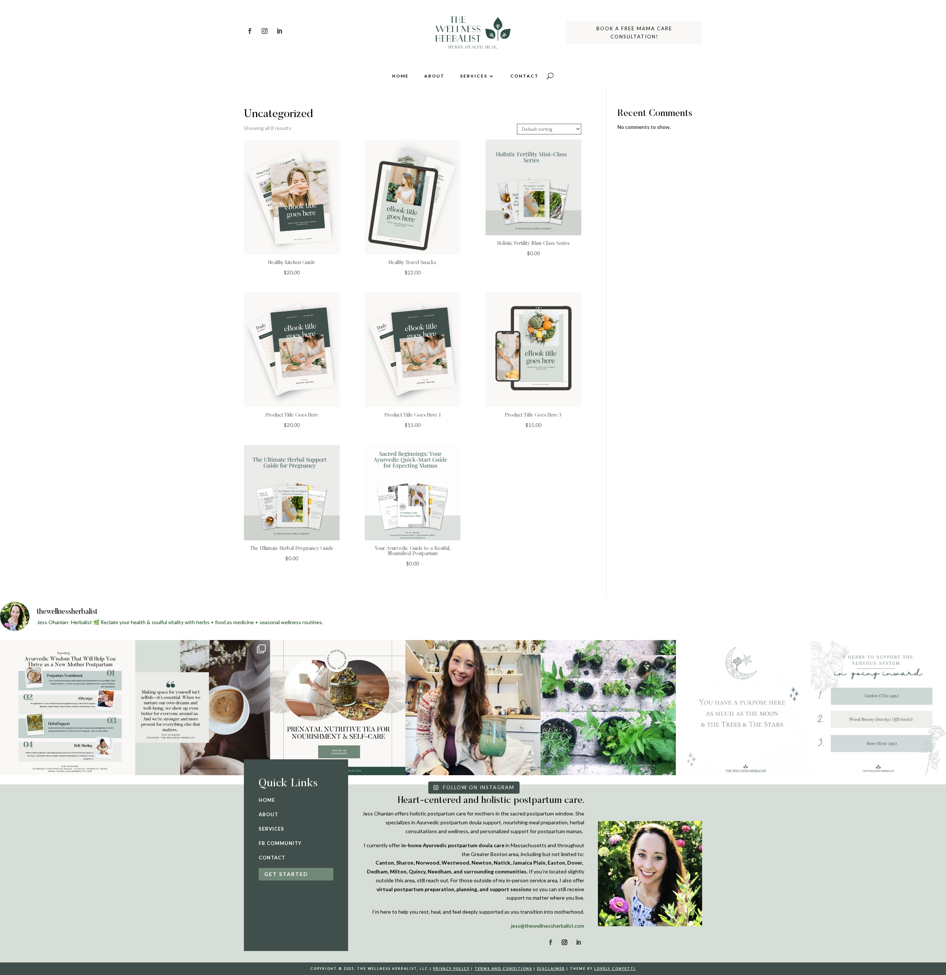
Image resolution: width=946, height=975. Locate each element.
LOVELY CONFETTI (615, 969)
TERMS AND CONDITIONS (503, 969)
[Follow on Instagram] (264, 31)
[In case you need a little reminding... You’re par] (743, 707)
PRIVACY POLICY (451, 969)
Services (473, 76)
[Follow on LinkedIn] (279, 31)
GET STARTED (286, 874)
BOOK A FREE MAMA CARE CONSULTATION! (634, 32)
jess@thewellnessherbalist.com (547, 926)
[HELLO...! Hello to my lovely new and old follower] (473, 707)
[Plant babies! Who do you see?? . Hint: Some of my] (608, 707)
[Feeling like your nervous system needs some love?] (878, 707)
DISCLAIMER (551, 969)
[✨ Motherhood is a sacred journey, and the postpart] (67, 707)
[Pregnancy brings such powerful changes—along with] (337, 707)
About (434, 76)
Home (400, 76)
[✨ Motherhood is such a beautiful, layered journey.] (202, 707)
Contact (524, 76)
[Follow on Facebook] (250, 31)
